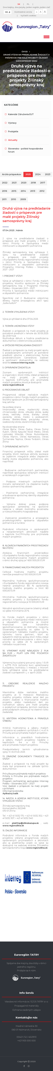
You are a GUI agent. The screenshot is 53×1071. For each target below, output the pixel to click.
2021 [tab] (14, 182)
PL (28, 4)
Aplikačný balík (11, 793)
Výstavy (12, 123)
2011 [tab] (4, 199)
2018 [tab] (33, 182)
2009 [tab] (23, 199)
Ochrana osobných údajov (26, 1010)
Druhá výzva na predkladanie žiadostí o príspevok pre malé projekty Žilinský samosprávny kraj (26, 57)
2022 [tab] (4, 182)
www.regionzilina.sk (13, 385)
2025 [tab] (28, 174)
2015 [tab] (13, 191)
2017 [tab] (42, 182)
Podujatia (13, 131)
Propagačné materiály (26, 1006)
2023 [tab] (47, 174)
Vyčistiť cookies (28, 15)
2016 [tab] (4, 191)
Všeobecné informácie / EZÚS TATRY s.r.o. (26, 1001)
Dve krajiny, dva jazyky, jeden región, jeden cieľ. (26, 7)
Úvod (25, 51)
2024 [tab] (38, 174)
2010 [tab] (13, 199)
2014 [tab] (23, 191)
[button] (46, 36)
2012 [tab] (41, 191)
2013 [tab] (32, 191)
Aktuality (12, 140)
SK (18, 4)
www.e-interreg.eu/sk (22, 362)
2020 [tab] (23, 182)
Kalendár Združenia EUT (21, 114)
